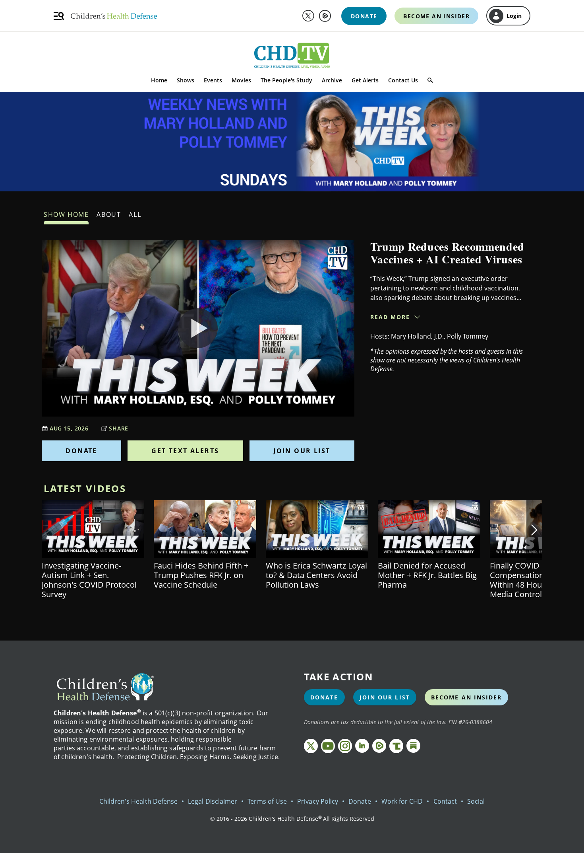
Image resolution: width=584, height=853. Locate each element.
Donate (81, 450)
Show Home (66, 214)
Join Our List (301, 450)
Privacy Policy (317, 801)
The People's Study (286, 80)
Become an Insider (466, 697)
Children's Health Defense (138, 801)
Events (213, 80)
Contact (445, 801)
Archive (332, 80)
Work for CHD (402, 801)
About (109, 214)
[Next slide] (534, 530)
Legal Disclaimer (212, 801)
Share (118, 428)
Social (476, 801)
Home (159, 80)
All (135, 214)
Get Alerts (365, 80)
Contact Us (403, 80)
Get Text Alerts (185, 450)
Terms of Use (267, 801)
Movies (241, 80)
